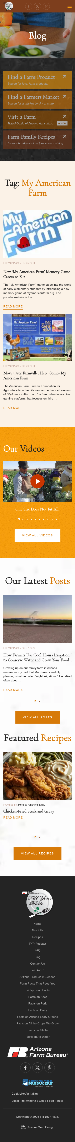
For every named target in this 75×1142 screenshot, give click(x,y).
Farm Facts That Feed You (37, 983)
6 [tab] (39, 519)
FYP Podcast (37, 943)
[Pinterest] (46, 6)
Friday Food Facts (37, 990)
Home (37, 923)
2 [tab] (22, 519)
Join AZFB (37, 970)
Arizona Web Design (41, 1127)
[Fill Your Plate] (8, 6)
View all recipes (37, 853)
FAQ (37, 950)
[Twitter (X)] (37, 6)
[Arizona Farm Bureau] (37, 1052)
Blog (37, 957)
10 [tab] (56, 519)
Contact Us (37, 963)
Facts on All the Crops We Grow (37, 1023)
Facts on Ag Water (37, 1036)
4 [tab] (31, 519)
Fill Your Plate (49, 1116)
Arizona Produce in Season (37, 977)
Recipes (37, 937)
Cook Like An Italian (25, 1093)
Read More (13, 306)
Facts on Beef (37, 996)
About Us (37, 930)
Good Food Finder (51, 1100)
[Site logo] (38, 903)
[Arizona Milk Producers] (37, 1083)
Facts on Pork (37, 1003)
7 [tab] (43, 519)
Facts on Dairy (37, 1010)
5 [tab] (35, 519)
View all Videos (37, 535)
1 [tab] (19, 519)
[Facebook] (28, 6)
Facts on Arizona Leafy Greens (37, 1016)
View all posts (37, 717)
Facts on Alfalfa (38, 1030)
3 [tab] (27, 519)
